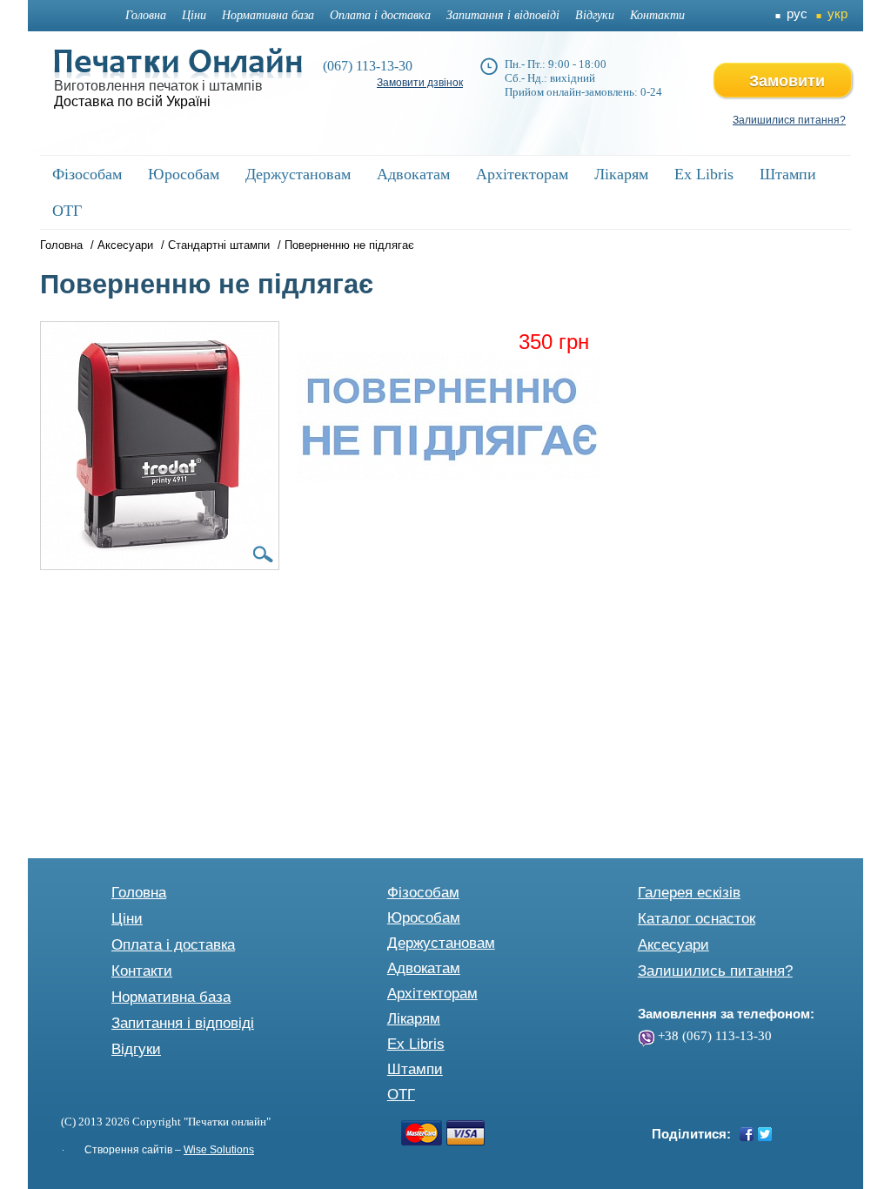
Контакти (657, 15)
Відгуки (594, 15)
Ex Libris (416, 1044)
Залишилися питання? (789, 120)
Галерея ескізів (689, 892)
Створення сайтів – (169, 1150)
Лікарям (413, 1019)
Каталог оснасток (696, 918)
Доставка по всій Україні (132, 101)
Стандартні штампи (219, 245)
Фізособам (423, 892)
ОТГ (401, 1094)
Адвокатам (423, 968)
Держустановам (441, 943)
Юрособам (423, 918)
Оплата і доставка (380, 15)
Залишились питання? (715, 971)
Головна (145, 15)
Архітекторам (432, 993)
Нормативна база (268, 15)
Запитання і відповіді (502, 15)
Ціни (194, 15)
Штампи (415, 1069)
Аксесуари (125, 245)
